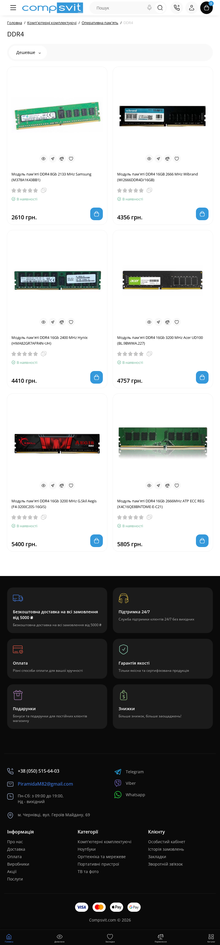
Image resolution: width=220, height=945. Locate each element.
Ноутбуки (87, 849)
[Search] (149, 7)
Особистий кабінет (166, 841)
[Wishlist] (71, 159)
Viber (131, 783)
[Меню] (13, 7)
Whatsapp (135, 794)
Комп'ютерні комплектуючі (104, 841)
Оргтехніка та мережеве (102, 856)
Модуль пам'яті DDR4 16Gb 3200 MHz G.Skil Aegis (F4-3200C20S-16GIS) (54, 503)
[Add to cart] (96, 214)
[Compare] (62, 159)
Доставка (16, 849)
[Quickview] (44, 159)
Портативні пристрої (98, 864)
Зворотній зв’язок (165, 864)
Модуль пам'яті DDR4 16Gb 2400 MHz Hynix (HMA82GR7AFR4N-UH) (49, 340)
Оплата (14, 856)
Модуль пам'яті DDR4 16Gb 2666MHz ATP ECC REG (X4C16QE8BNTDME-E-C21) (160, 503)
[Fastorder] (53, 159)
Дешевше (26, 52)
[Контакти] (176, 7)
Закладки (157, 856)
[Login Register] (191, 7)
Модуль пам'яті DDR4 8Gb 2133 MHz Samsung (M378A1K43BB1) (51, 176)
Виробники (18, 864)
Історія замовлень (166, 849)
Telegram (135, 771)
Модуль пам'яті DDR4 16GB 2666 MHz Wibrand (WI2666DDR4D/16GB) (157, 176)
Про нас (15, 841)
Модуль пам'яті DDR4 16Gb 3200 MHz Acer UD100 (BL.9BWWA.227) (160, 340)
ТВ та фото (88, 871)
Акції (12, 871)
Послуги (15, 879)
